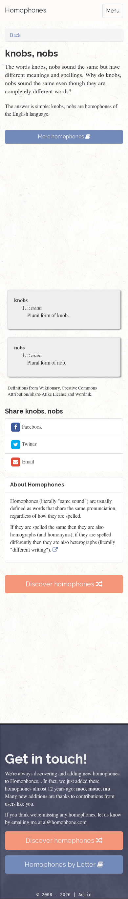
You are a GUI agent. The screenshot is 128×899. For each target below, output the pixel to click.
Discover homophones (61, 584)
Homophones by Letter (61, 864)
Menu (112, 11)
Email (27, 461)
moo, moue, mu (93, 788)
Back (15, 34)
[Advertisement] (64, 220)
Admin (85, 894)
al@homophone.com (64, 821)
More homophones (61, 136)
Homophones (25, 10)
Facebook (31, 426)
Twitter (28, 443)
